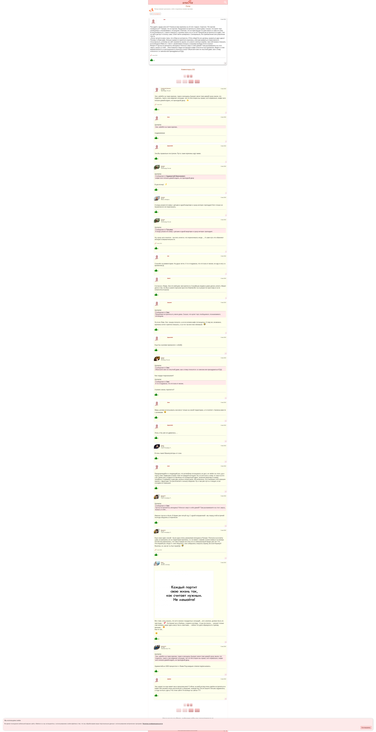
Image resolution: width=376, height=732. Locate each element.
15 (225, 491)
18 (225, 642)
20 (225, 698)
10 (225, 353)
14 (225, 461)
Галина (162, 357)
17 (225, 558)
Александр (163, 646)
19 (225, 674)
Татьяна (163, 166)
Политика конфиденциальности (153, 723)
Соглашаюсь (366, 727)
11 (225, 398)
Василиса (163, 495)
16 (225, 526)
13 (225, 441)
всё (151, 14)
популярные (157, 14)
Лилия (162, 445)
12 (225, 421)
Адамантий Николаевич (166, 88)
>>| (225, 63)
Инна (162, 562)
